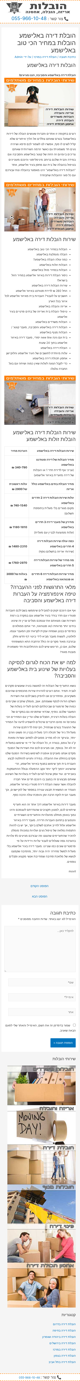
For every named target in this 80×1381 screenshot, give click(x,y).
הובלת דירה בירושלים (62, 1343)
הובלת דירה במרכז (45, 57)
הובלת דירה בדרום (64, 1324)
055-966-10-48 (29, 18)
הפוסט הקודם (40, 886)
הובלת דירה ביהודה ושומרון (59, 1336)
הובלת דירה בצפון (65, 1355)
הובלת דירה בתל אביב (62, 1362)
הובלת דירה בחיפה (64, 1330)
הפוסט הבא (39, 896)
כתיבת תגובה (67, 57)
